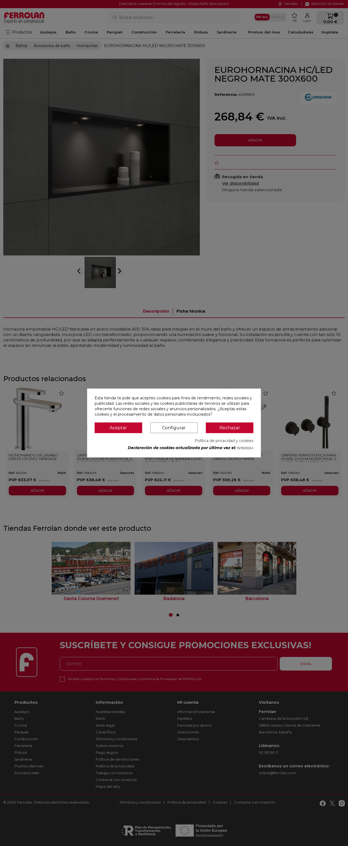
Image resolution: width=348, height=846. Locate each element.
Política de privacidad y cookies (224, 440)
